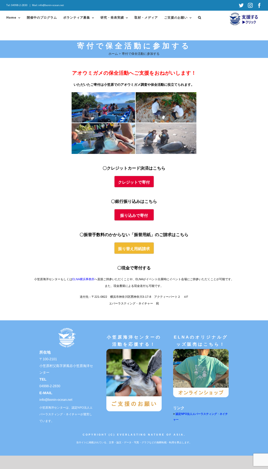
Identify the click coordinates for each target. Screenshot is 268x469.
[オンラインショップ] (200, 350)
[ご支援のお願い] (134, 350)
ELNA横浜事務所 (83, 279)
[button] (199, 17)
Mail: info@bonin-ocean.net (48, 5)
